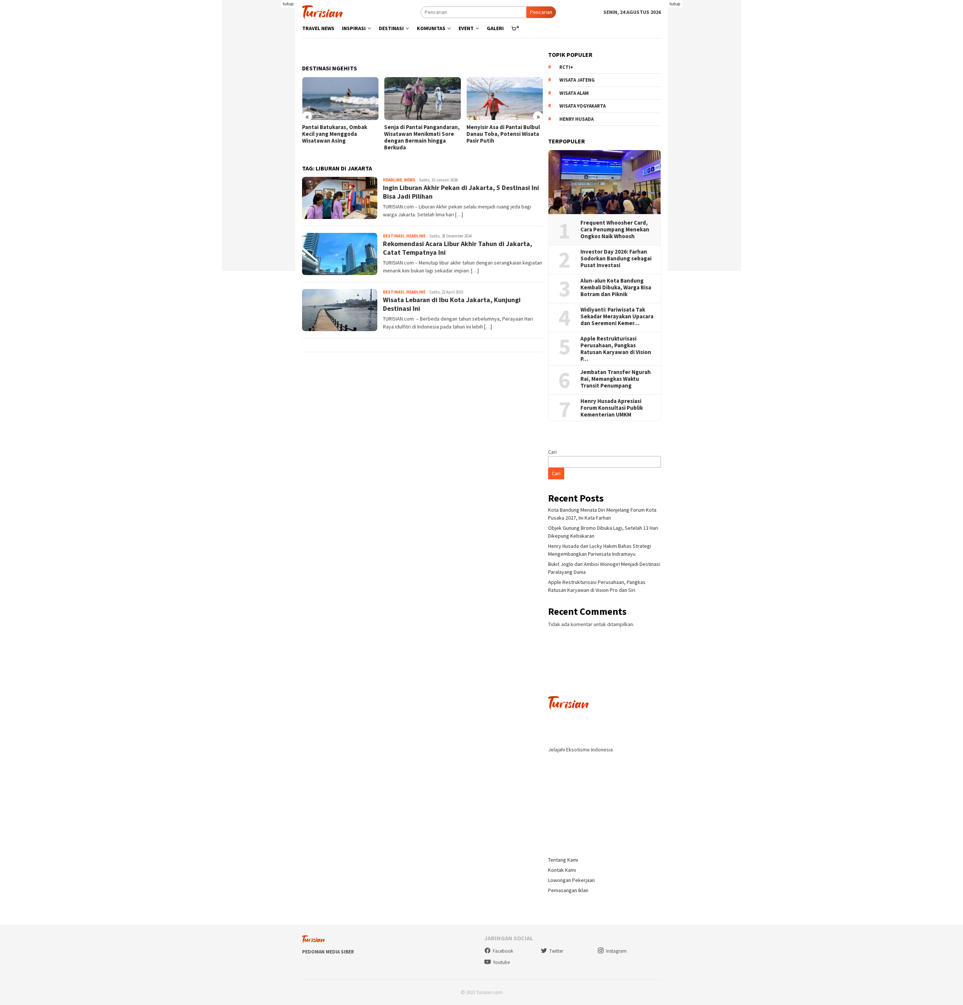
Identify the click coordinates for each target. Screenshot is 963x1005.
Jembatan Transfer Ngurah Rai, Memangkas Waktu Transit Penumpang (615, 379)
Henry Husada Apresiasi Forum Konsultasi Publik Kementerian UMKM (611, 408)
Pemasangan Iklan (568, 890)
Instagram (616, 951)
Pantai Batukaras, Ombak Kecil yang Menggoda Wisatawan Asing (334, 134)
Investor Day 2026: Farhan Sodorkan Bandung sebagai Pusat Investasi (616, 258)
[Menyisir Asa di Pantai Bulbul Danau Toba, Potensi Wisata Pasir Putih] (504, 98)
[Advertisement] (258, 158)
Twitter (556, 951)
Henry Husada (576, 119)
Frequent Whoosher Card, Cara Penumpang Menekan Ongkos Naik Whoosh (614, 229)
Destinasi (393, 236)
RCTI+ (566, 67)
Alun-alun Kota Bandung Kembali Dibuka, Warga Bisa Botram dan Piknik (615, 287)
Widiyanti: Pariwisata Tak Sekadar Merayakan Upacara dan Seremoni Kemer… (616, 316)
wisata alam (574, 93)
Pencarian (541, 12)
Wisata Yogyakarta (582, 106)
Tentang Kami (563, 859)
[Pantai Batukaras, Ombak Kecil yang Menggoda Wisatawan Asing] (340, 98)
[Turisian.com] (322, 11)
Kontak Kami (562, 870)
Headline (392, 179)
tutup (288, 3)
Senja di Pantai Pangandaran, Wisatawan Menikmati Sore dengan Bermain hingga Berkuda (422, 137)
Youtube (501, 962)
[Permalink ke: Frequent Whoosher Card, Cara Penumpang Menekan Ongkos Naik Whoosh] (604, 182)
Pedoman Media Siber (328, 952)
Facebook (503, 951)
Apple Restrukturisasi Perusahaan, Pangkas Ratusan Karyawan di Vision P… (615, 348)
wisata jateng (577, 80)
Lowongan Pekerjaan (571, 880)
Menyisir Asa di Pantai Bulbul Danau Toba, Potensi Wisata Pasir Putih (503, 134)
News (409, 179)
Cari (552, 452)
